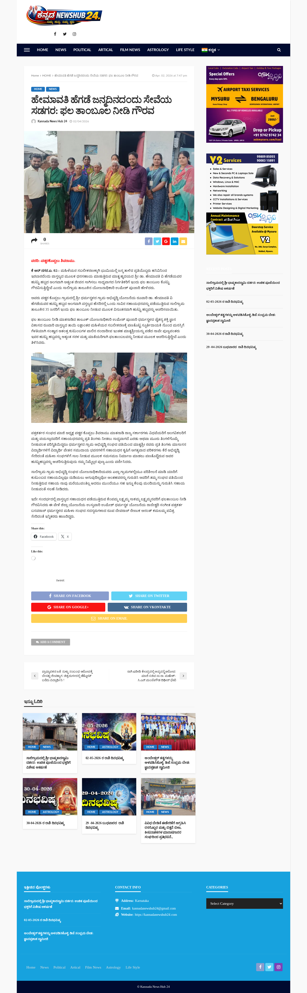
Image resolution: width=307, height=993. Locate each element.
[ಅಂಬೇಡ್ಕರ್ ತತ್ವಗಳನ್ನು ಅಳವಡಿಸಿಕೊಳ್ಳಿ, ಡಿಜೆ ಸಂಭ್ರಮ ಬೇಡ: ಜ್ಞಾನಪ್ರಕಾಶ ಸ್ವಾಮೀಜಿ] (168, 731)
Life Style (185, 50)
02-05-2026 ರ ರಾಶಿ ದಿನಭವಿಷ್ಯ (105, 758)
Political (82, 50)
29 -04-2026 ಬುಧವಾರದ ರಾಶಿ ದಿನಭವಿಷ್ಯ (105, 825)
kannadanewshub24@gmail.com (154, 908)
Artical (105, 50)
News (60, 50)
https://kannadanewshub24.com (156, 914)
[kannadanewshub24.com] (65, 15)
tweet (60, 580)
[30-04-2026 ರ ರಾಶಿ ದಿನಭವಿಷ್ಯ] (50, 796)
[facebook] (55, 34)
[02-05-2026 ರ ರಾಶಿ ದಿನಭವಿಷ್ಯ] (109, 731)
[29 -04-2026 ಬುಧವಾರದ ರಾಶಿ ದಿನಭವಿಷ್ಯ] (109, 796)
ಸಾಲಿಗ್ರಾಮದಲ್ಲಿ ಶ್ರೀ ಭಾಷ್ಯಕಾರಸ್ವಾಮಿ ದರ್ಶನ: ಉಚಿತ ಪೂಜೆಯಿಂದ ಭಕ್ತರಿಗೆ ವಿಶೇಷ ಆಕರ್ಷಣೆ (48, 762)
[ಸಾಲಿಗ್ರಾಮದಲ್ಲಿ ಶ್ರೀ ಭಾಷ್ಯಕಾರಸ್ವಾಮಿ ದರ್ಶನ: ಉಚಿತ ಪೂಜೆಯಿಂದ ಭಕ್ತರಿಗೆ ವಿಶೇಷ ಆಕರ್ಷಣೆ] (50, 731)
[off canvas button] (27, 50)
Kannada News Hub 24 (52, 121)
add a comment (52, 642)
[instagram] (74, 34)
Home (42, 50)
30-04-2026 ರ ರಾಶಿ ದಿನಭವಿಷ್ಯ (45, 823)
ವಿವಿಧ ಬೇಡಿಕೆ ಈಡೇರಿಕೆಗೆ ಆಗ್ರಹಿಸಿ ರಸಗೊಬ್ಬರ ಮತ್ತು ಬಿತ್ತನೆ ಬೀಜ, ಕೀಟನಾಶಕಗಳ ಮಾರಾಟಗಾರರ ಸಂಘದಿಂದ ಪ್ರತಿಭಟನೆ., (165, 830)
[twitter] (64, 34)
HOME (38, 89)
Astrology (158, 50)
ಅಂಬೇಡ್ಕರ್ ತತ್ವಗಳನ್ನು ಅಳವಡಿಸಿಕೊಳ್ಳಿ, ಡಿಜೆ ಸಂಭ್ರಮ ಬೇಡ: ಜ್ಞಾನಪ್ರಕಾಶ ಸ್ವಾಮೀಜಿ (167, 762)
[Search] (279, 50)
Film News (130, 50)
